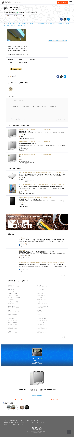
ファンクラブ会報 (15, 307)
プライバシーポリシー (24, 422)
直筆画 (45, 307)
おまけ (38, 315)
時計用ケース (44, 320)
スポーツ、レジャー (12, 293)
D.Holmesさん (12, 12)
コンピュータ (11, 285)
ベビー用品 (39, 327)
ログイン (20, 106)
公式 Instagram (21, 424)
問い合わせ (11, 422)
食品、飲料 (39, 297)
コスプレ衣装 (40, 307)
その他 (38, 331)
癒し (14, 299)
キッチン (39, 286)
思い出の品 (17, 311)
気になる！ (55, 399)
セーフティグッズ (44, 328)
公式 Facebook (8, 424)
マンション (10, 332)
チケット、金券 (11, 327)
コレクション (40, 314)
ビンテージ (45, 290)
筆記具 (9, 303)
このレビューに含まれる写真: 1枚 (58, 40)
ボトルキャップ (44, 315)
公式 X (15, 424)
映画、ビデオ (11, 289)
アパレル (10, 320)
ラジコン (12, 315)
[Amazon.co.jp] (15, 69)
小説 (43, 311)
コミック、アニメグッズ (42, 306)
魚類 (38, 324)
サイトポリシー (33, 422)
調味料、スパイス (41, 299)
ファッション (11, 318)
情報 (38, 332)
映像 (43, 286)
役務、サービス (43, 332)
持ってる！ (19, 399)
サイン (9, 307)
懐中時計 (39, 320)
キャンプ (10, 295)
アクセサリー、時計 (41, 318)
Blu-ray (12, 291)
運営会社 (6, 422)
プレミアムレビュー (14, 420)
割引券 (15, 328)
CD (8, 311)
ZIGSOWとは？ (34, 420)
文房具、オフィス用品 (13, 301)
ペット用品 (15, 324)
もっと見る (62, 275)
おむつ (38, 328)
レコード (12, 311)
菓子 (46, 299)
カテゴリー (23, 420)
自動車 (38, 295)
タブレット (12, 286)
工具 (44, 295)
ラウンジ (6, 420)
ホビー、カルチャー (12, 314)
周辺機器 (17, 286)
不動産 (9, 331)
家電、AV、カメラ (41, 285)
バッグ (15, 320)
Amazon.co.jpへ (37, 395)
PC (8, 286)
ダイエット (10, 299)
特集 (28, 420)
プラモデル (17, 315)
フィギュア (39, 290)
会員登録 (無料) (63, 2)
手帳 (13, 303)
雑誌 (41, 311)
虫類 (41, 324)
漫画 (38, 311)
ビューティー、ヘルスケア (14, 297)
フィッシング (15, 295)
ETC (42, 295)
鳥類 (43, 324)
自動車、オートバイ (41, 293)
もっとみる (62, 337)
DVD (9, 291)
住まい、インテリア (12, 322)
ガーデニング (40, 303)
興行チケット (11, 328)
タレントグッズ (11, 306)
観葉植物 (45, 303)
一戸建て (15, 332)
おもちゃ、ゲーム (41, 289)
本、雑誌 (39, 310)
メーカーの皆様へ (40, 422)
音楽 (9, 310)
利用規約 (16, 422)
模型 (9, 315)
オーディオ (46, 286)
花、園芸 (39, 301)
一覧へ (27, 280)
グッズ (16, 290)
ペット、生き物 (40, 322)
